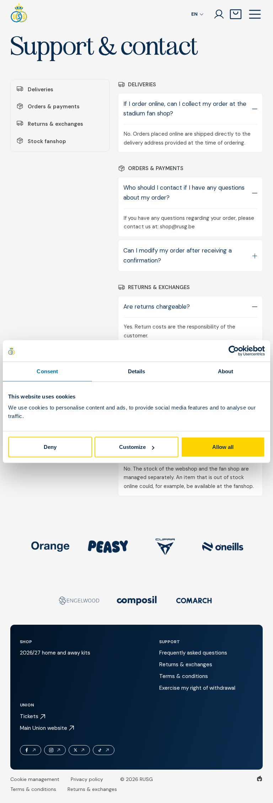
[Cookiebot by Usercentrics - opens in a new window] (234, 350)
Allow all (223, 447)
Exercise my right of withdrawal (197, 687)
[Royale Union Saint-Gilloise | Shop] (19, 14)
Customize (132, 447)
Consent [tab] (47, 371)
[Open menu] (255, 14)
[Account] (219, 14)
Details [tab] (136, 371)
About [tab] (226, 371)
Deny (50, 447)
